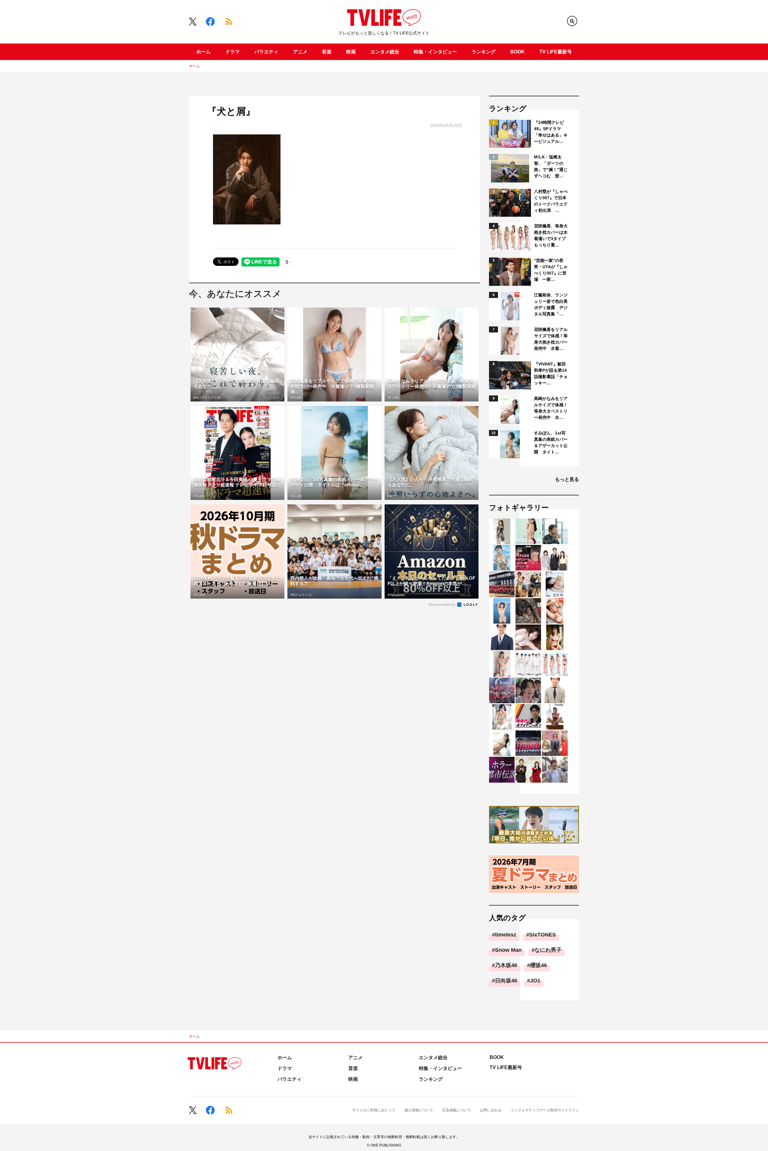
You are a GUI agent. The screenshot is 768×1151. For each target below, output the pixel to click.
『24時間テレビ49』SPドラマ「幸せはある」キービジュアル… (551, 132)
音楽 (327, 51)
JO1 (535, 981)
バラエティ (266, 51)
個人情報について (418, 1110)
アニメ (300, 51)
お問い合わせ (491, 1110)
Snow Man (508, 950)
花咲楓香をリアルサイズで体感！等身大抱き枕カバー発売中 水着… (551, 339)
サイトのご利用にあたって (373, 1110)
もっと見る (567, 479)
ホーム (203, 51)
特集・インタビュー (435, 51)
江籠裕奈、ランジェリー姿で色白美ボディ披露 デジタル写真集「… (551, 304)
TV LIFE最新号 (555, 51)
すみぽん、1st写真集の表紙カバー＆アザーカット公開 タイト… (551, 442)
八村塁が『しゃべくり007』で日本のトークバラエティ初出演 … (551, 201)
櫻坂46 (538, 965)
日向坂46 (506, 981)
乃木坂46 (506, 965)
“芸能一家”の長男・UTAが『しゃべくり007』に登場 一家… (551, 270)
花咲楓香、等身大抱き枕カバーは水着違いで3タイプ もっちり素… (551, 235)
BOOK (517, 51)
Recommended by (442, 604)
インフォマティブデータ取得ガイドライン (545, 1110)
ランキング (484, 51)
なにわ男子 (548, 950)
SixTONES (542, 935)
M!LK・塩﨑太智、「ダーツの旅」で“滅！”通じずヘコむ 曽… (551, 166)
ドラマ (232, 51)
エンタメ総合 (384, 51)
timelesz (505, 935)
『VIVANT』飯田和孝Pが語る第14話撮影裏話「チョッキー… (551, 373)
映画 (351, 51)
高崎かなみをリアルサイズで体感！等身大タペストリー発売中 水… (551, 408)
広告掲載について (456, 1110)
